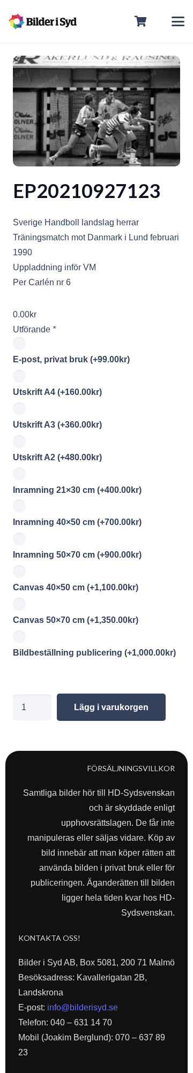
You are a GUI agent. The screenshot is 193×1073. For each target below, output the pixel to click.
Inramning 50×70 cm (77, 554)
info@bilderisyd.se (82, 1007)
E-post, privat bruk (71, 359)
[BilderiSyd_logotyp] (43, 21)
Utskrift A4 (57, 392)
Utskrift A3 (57, 424)
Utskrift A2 (57, 457)
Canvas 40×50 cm (75, 587)
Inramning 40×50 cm (77, 522)
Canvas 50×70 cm (75, 620)
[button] (178, 21)
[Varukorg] (141, 21)
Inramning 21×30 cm (77, 489)
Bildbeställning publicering (94, 652)
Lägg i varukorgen (111, 707)
